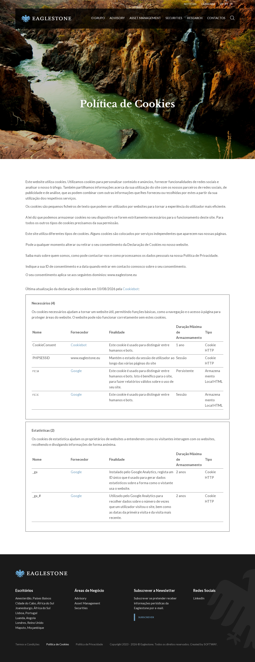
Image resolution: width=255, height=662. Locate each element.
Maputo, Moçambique (29, 627)
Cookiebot (131, 289)
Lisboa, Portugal (26, 613)
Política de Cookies (57, 644)
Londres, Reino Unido (29, 622)
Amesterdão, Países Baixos (33, 598)
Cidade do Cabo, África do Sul (34, 603)
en (221, 4)
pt (226, 4)
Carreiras (208, 4)
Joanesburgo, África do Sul (32, 608)
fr (231, 4)
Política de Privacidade (89, 644)
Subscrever (146, 617)
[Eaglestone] (46, 18)
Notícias (190, 4)
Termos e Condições (27, 644)
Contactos (216, 18)
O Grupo (98, 18)
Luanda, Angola (25, 618)
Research (194, 18)
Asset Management (145, 18)
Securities (174, 18)
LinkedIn (198, 598)
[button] (232, 19)
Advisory (117, 18)
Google (76, 371)
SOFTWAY (210, 644)
